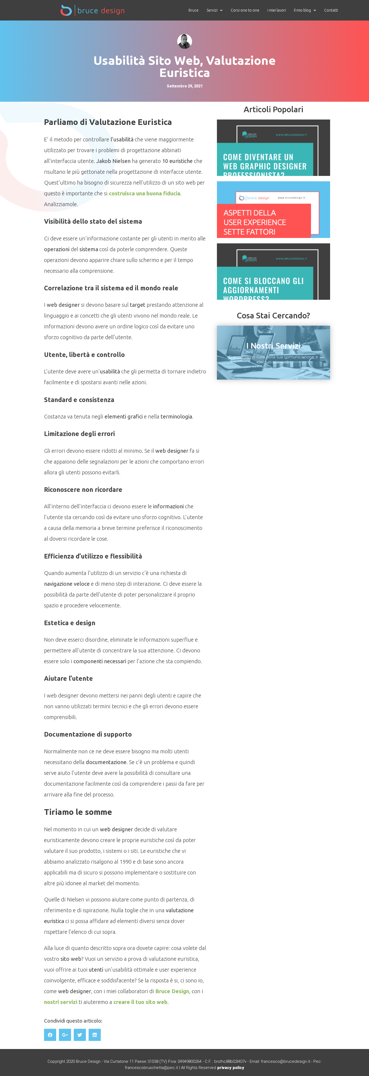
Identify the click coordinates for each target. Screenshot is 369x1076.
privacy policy (230, 1067)
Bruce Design (172, 991)
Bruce (194, 10)
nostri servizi (60, 1002)
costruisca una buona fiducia (144, 193)
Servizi (212, 10)
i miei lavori (276, 10)
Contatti (331, 10)
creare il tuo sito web (140, 1002)
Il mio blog (302, 10)
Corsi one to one (245, 10)
